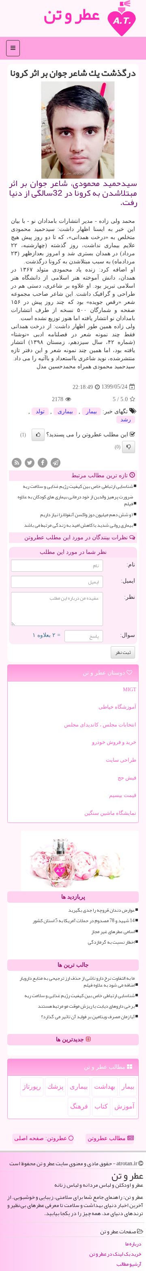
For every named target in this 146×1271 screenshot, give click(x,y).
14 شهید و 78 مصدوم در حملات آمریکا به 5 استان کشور (83, 920)
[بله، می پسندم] (38, 435)
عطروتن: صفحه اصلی (41, 1138)
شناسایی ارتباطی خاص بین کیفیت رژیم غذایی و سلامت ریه (78, 486)
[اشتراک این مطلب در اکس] (29, 462)
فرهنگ (79, 1106)
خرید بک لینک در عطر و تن (115, 1254)
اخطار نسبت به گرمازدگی (111, 942)
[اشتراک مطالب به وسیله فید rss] (16, 462)
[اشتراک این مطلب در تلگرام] (55, 462)
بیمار (91, 411)
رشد (125, 420)
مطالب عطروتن (107, 1138)
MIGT (129, 689)
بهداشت (104, 1086)
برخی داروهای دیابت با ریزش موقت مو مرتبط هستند (86, 1006)
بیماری (65, 411)
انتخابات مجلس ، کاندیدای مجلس (100, 725)
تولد (40, 411)
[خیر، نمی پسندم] (128, 447)
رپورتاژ (32, 1086)
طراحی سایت (121, 760)
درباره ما (133, 1244)
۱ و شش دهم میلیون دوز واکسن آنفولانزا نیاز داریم (86, 514)
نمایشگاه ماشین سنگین (110, 813)
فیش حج (127, 778)
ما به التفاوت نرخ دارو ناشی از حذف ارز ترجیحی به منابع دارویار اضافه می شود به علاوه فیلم (77, 982)
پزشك (55, 1086)
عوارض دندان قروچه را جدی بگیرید (101, 910)
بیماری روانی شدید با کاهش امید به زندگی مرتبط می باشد (78, 525)
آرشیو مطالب (128, 1264)
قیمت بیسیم (122, 795)
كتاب (101, 1106)
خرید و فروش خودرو (114, 742)
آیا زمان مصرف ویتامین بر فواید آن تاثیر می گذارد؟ (88, 1016)
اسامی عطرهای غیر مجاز (113, 931)
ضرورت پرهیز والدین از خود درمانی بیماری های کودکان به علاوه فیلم (75, 500)
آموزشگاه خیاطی (117, 707)
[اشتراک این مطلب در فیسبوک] (42, 462)
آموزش (124, 1106)
